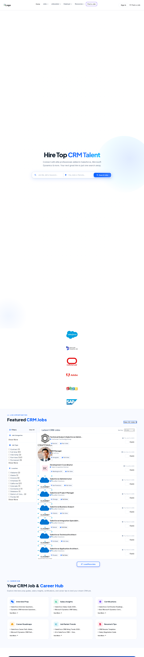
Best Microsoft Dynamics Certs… (110, 609)
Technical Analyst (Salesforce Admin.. (66, 437)
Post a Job (91, 4)
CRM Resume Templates (107, 629)
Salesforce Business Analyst (62, 507)
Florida (14, 497)
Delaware (15, 491)
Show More (13, 439)
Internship (15, 455)
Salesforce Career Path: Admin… (22, 629)
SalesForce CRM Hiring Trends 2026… (68, 629)
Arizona (14, 478)
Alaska (14, 475)
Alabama (15, 473)
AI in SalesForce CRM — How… (65, 632)
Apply (132, 442)
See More (13, 613)
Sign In (123, 5)
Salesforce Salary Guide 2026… (66, 607)
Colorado (15, 486)
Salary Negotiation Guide (107, 632)
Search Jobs (103, 175)
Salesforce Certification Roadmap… (111, 607)
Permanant (16, 460)
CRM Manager (56, 451)
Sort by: (120, 430)
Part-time (16, 457)
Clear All (31, 430)
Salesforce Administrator (61, 479)
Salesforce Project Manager (62, 493)
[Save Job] (127, 442)
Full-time (15, 452)
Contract (15, 449)
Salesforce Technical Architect (63, 534)
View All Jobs (129, 422)
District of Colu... (18, 494)
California (16, 483)
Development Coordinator (61, 465)
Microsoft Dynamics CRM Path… (22, 632)
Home (38, 4)
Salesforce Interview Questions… (22, 607)
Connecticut (16, 489)
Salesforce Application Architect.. (64, 548)
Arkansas (15, 481)
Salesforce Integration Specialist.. (64, 521)
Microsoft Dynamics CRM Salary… (66, 609)
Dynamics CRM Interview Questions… (23, 609)
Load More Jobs (90, 564)
